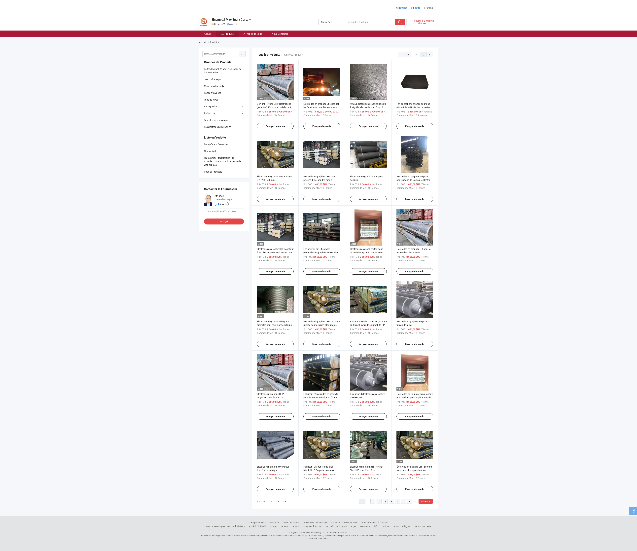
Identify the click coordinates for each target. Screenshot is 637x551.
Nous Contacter (280, 33)
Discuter (223, 204)
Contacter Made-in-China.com (344, 522)
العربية (353, 526)
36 (277, 501)
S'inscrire (415, 7)
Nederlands (365, 526)
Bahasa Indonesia (423, 526)
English (230, 526)
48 (284, 501)
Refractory (209, 113)
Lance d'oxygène (212, 92)
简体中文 (241, 526)
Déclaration (274, 522)
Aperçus (384, 522)
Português (307, 526)
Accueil (207, 33)
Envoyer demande (275, 126)
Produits (229, 33)
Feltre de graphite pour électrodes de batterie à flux (222, 70)
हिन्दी (375, 526)
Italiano (318, 526)
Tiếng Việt (406, 526)
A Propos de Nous (253, 33)
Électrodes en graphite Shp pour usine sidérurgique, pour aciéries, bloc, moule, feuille (366, 252)
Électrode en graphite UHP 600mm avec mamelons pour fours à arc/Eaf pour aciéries (414, 470)
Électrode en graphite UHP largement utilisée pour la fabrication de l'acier (270, 397)
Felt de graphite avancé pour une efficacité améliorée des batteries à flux (414, 107)
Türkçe (395, 526)
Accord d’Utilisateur (291, 522)
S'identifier (401, 7)
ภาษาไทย (385, 526)
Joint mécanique (212, 79)
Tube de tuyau (211, 99)
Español (284, 526)
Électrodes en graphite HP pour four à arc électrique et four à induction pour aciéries (275, 252)
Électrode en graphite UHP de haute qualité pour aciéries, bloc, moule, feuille (321, 325)
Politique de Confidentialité (316, 522)
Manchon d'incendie (214, 86)
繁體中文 (253, 526)
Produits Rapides (369, 522)
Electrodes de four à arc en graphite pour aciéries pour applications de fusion (414, 397)
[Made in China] (220, 6)
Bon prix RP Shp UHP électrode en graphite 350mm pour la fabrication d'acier (275, 107)
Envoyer (224, 221)
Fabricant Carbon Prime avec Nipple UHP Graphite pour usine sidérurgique (319, 470)
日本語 (263, 526)
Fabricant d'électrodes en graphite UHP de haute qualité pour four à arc (320, 397)
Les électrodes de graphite (217, 126)
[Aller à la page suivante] (429, 54)
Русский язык (331, 526)
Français (273, 526)
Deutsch (295, 526)
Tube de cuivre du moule (216, 120)
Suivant (424, 501)
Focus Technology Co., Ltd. (317, 532)
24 (270, 501)
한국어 (344, 526)
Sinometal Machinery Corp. (229, 19)
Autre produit (211, 106)
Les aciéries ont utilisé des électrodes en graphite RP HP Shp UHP (320, 252)
